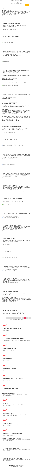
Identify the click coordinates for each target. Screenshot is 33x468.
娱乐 (13, 3)
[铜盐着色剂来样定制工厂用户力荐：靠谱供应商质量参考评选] (5, 430)
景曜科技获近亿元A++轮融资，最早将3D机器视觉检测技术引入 (13, 198)
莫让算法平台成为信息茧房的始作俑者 (8, 79)
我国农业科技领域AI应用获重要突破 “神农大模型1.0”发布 (11, 126)
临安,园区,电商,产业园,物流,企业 (13, 163)
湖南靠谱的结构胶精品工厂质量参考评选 (9, 368)
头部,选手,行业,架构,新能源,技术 (13, 216)
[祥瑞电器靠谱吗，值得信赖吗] (5, 420)
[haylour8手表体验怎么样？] (6, 244)
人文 (19, 0)
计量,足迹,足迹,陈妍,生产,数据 (12, 14)
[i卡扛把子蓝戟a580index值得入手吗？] (8, 230)
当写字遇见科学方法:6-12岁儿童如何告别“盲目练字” (11, 448)
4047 (30, 318)
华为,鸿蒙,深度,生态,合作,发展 (12, 301)
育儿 (21, 3)
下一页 (19, 319)
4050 (16, 319)
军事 (16, 3)
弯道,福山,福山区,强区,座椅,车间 (13, 113)
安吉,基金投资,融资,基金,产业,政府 (13, 157)
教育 (20, 3)
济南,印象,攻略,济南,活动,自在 (13, 97)
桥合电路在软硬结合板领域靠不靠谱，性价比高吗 (11, 388)
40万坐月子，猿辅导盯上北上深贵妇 (8, 50)
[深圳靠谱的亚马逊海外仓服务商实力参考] (5, 345)
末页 (21, 319)
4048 (11, 319)
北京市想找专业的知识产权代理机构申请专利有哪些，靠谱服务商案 (14, 338)
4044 (22, 318)
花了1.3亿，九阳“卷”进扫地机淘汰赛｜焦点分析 (10, 139)
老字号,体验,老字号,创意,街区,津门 (13, 72)
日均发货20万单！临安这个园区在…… (8, 158)
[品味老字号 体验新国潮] (5, 61)
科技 (17, 3)
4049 (13, 319)
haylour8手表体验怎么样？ (7, 251)
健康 (21, 0)
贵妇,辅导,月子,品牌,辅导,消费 (13, 54)
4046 (27, 318)
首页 (7, 318)
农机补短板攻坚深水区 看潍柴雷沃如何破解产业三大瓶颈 (12, 328)
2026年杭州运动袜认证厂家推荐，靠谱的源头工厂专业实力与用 (13, 378)
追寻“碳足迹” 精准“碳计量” (6, 10)
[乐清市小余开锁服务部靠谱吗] (5, 355)
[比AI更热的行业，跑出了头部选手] (7, 204)
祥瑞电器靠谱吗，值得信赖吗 (7, 423)
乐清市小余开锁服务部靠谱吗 (7, 358)
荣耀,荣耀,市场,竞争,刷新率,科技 (13, 189)
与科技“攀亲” (4, 115)
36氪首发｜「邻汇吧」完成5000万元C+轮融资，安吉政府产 (12, 153)
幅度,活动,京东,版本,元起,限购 (13, 295)
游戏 (19, 3)
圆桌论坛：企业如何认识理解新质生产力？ (10, 172)
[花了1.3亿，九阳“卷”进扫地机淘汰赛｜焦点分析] (9, 132)
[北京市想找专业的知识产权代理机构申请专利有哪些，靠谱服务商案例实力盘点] (5, 335)
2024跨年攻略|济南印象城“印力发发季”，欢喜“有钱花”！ (12, 92)
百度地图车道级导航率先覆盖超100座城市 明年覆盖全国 (12, 225)
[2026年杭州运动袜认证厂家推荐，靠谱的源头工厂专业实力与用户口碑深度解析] (5, 375)
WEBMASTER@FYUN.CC (18, 466)
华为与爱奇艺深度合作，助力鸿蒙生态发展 (9, 297)
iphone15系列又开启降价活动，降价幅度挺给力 (10, 291)
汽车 (20, 0)
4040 (13, 318)
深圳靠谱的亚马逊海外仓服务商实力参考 (9, 348)
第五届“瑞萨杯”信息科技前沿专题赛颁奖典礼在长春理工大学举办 (12, 438)
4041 (15, 318)
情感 (17, 0)
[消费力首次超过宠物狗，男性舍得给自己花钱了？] (9, 29)
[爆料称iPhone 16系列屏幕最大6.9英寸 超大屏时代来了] (10, 15)
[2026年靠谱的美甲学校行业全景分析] (5, 410)
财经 (14, 3)
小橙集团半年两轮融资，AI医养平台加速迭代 (9, 393)
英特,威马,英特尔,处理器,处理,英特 (13, 282)
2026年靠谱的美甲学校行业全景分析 (9, 413)
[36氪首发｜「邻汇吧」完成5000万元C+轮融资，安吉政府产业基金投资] (12, 145)
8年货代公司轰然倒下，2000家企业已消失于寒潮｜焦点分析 (11, 55)
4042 (18, 318)
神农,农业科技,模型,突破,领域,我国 (13, 130)
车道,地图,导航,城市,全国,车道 (13, 229)
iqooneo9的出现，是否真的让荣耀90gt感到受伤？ (11, 185)
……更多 (24, 13)
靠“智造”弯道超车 (5, 109)
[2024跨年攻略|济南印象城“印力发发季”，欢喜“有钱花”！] (10, 85)
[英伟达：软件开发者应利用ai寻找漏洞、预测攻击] (9, 257)
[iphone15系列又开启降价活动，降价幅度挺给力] (9, 283)
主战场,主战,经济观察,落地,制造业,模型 (13, 125)
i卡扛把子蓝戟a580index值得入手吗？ (9, 238)
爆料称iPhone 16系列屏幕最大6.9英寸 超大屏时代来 (11, 23)
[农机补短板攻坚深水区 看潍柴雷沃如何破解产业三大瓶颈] (5, 325)
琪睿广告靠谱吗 (5, 403)
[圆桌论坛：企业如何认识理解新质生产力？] (8, 164)
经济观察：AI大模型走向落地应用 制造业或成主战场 (10, 120)
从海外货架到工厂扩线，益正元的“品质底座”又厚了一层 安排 (13, 458)
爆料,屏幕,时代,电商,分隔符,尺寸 (13, 27)
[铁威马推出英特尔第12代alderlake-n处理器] (8, 270)
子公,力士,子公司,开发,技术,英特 (13, 314)
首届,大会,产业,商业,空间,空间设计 (13, 78)
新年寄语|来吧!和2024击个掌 (6, 98)
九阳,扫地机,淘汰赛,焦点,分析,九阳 (13, 144)
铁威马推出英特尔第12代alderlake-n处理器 (10, 278)
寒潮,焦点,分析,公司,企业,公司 (12, 60)
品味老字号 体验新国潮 (6, 69)
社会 (14, 0)
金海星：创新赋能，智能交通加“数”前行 (8, 103)
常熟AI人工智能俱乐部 (20, 465)
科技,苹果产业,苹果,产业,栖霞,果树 (13, 119)
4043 (20, 318)
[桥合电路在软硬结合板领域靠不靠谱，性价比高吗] (5, 385)
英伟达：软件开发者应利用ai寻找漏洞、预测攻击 (11, 265)
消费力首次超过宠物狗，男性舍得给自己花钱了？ (11, 36)
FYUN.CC (14, 465)
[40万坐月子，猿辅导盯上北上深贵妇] (7, 42)
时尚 (16, 0)
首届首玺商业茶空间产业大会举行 (7, 73)
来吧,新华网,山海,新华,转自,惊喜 (13, 102)
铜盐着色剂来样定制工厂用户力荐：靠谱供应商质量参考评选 (12, 433)
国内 (11, 0)
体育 (11, 3)
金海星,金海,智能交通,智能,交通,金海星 (13, 107)
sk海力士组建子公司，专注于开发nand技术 (10, 310)
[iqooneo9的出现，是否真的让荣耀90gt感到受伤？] (9, 177)
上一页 (10, 318)
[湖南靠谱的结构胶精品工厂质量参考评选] (5, 365)
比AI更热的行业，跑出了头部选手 (8, 211)
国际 (13, 0)
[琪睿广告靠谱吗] (5, 400)
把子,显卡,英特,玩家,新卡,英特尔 (13, 242)
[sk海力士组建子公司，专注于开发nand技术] (8, 302)
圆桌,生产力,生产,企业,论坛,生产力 (13, 176)
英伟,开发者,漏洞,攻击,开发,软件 (13, 269)
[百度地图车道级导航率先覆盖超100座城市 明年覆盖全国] (10, 217)
